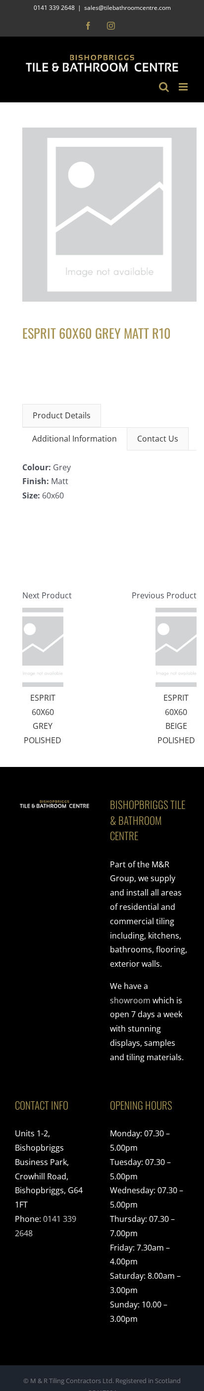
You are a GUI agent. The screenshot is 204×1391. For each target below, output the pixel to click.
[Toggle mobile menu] (184, 87)
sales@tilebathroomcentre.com (127, 7)
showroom (130, 1000)
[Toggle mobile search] (164, 87)
